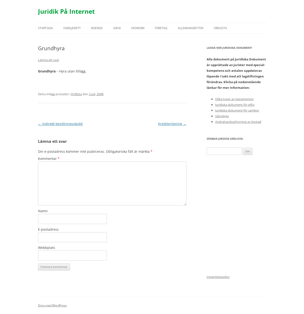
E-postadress (48, 229)
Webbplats (46, 247)
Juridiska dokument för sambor (237, 110)
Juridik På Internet (66, 11)
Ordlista (220, 28)
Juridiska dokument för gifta (234, 105)
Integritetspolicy (218, 277)
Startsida (45, 28)
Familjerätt (72, 28)
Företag (161, 28)
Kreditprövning (172, 123)
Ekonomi (137, 28)
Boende (97, 28)
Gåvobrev (222, 116)
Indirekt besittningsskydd (60, 123)
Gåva (117, 28)
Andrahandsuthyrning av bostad (238, 122)
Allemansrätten (190, 28)
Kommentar (49, 158)
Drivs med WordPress (52, 305)
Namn (43, 211)
